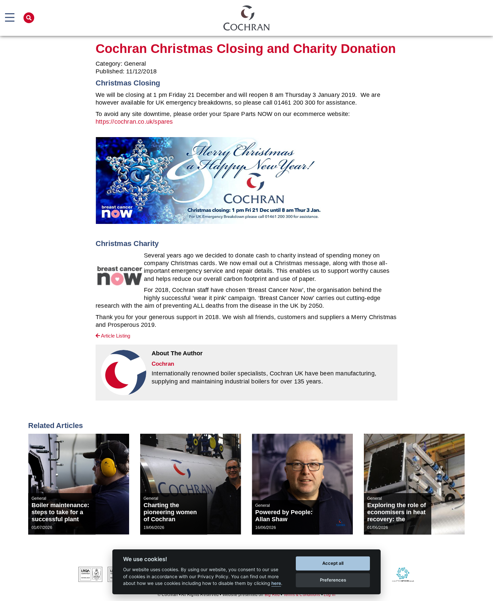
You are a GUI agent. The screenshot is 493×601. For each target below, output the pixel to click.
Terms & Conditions (301, 594)
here (276, 583)
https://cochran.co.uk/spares (134, 121)
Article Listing (115, 336)
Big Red (272, 594)
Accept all (332, 563)
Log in (329, 594)
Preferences (333, 580)
